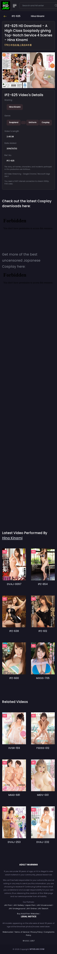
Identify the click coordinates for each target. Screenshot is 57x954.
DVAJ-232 (42, 842)
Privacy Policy (36, 932)
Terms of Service (21, 932)
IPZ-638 (14, 631)
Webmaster (8, 932)
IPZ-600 (14, 678)
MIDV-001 (43, 795)
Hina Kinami (14, 107)
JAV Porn (8, 905)
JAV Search (43, 908)
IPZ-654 (43, 584)
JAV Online (31, 908)
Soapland (13, 122)
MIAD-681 (14, 795)
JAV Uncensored (44, 905)
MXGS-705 (43, 678)
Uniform (32, 122)
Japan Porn (30, 905)
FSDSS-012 (42, 748)
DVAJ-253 (14, 842)
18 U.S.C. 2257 (29, 940)
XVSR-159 (14, 748)
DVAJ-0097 (14, 584)
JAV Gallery (18, 905)
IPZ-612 (42, 631)
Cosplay (46, 122)
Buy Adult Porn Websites (28, 913)
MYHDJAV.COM (37, 949)
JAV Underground (17, 908)
